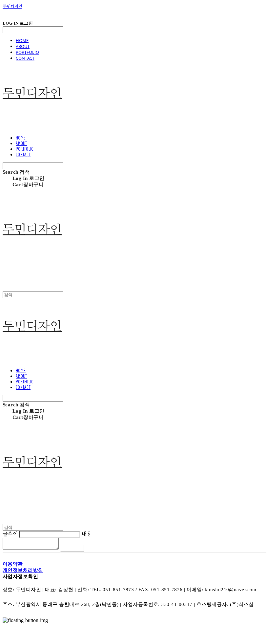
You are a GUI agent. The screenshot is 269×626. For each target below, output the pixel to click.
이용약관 (13, 564)
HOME (22, 40)
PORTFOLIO (27, 52)
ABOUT (23, 46)
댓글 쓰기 (72, 548)
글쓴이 (10, 534)
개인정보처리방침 (23, 570)
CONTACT (25, 58)
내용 (86, 534)
